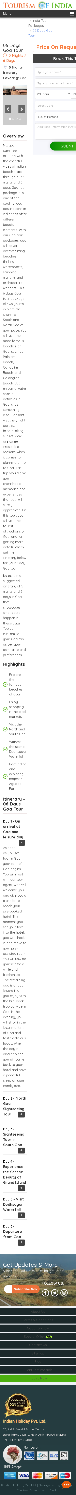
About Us (38, 1311)
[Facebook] (45, 1293)
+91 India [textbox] (43, 94)
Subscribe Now (26, 1289)
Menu (7, 13)
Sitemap (38, 1353)
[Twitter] (54, 1293)
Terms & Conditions (38, 1320)
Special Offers (35, 1337)
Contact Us (38, 1345)
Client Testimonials (38, 1370)
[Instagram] (64, 1293)
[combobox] (53, 94)
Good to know (38, 1328)
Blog (38, 1362)
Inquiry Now (38, 1378)
